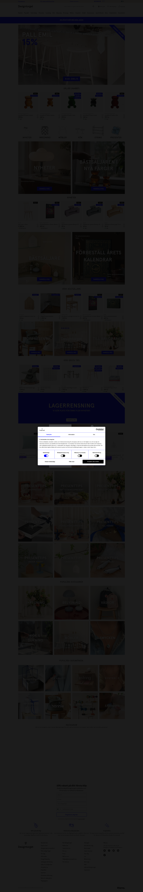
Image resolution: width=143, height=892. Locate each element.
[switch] (63, 456)
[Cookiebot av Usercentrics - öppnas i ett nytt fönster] (97, 429)
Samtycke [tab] (49, 434)
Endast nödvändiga (50, 461)
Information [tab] (71, 434)
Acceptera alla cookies (93, 461)
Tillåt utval (71, 461)
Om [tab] (94, 434)
